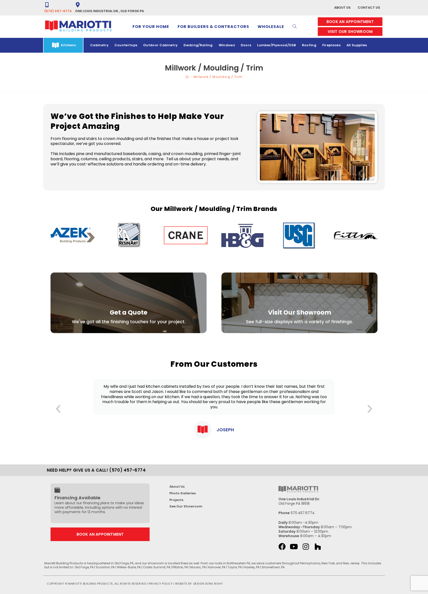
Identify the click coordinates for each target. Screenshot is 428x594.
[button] (55, 235)
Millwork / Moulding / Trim (218, 77)
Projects (176, 500)
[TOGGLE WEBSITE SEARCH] (294, 27)
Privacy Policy (160, 584)
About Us (342, 8)
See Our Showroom (185, 506)
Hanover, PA (216, 567)
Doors (246, 45)
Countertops (125, 45)
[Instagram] (305, 546)
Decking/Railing (198, 45)
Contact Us (369, 8)
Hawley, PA (252, 567)
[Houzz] (317, 546)
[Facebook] (282, 546)
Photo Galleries (182, 493)
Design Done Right (208, 584)
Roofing (309, 45)
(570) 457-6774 (58, 11)
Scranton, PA (105, 567)
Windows (227, 45)
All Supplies (357, 45)
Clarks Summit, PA (156, 567)
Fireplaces (331, 45)
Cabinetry (99, 45)
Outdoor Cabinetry (160, 45)
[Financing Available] (57, 490)
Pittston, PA (180, 567)
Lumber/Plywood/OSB (276, 45)
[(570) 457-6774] (47, 4)
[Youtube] (293, 546)
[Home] (187, 77)
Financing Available (77, 498)
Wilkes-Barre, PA (129, 567)
